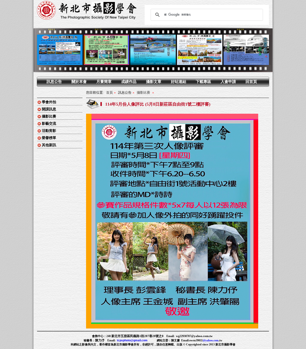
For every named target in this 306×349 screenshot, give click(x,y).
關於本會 (79, 82)
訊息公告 (54, 82)
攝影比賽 (49, 116)
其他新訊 (49, 145)
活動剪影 (49, 131)
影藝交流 (49, 123)
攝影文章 (153, 82)
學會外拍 (49, 102)
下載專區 (203, 82)
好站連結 (178, 82)
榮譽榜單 (49, 138)
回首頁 (251, 82)
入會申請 (228, 82)
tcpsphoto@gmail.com (132, 340)
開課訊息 (49, 109)
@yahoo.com (211, 340)
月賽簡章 (104, 82)
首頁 (109, 92)
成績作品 (129, 82)
